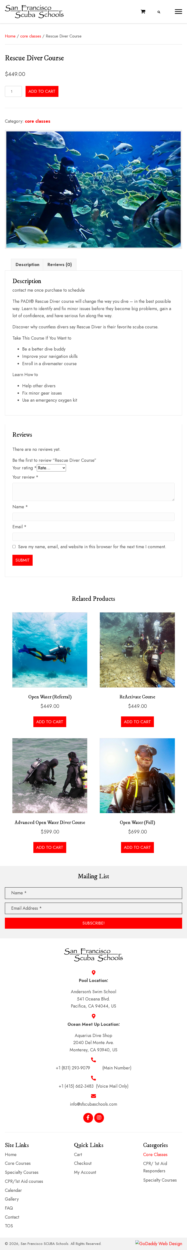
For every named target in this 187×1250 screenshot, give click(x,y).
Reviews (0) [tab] (59, 264)
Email (19, 527)
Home (10, 36)
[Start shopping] (144, 12)
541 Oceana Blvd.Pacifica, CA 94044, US (93, 1002)
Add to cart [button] (49, 722)
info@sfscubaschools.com (93, 1104)
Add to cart (42, 91)
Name (20, 507)
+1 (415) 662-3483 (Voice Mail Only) (94, 1086)
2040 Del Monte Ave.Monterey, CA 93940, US (93, 1046)
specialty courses (160, 1180)
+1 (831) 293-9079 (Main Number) (93, 1068)
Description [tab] (27, 264)
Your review (25, 477)
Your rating (24, 468)
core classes (30, 36)
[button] (178, 11)
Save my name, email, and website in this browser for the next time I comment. (92, 547)
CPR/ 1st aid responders (155, 1167)
